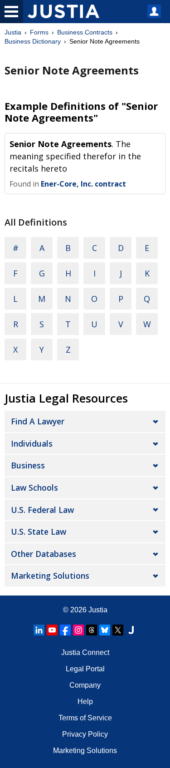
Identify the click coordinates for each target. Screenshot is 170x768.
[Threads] (91, 630)
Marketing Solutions (50, 575)
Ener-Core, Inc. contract (83, 184)
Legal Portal (85, 669)
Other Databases (43, 553)
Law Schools (34, 487)
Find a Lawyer (37, 421)
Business (28, 465)
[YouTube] (52, 630)
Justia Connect (85, 652)
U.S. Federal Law (42, 509)
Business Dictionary (33, 41)
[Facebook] (65, 630)
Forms (39, 32)
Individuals (32, 443)
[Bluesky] (104, 630)
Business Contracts (84, 32)
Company (85, 685)
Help (85, 701)
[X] (117, 630)
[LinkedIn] (39, 630)
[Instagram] (78, 630)
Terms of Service (85, 718)
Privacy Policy (85, 734)
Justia (13, 32)
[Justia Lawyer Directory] (131, 630)
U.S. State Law (38, 531)
